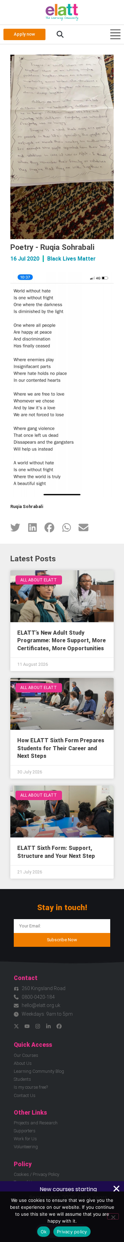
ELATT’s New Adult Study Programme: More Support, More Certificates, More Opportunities (61, 640)
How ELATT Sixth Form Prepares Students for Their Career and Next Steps (60, 748)
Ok (44, 1231)
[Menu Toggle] (115, 34)
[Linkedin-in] (48, 1026)
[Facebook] (59, 1026)
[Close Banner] (116, 1189)
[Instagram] (37, 1026)
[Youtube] (27, 1026)
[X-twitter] (16, 1026)
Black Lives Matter (71, 258)
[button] (60, 34)
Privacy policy (72, 1231)
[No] (113, 1216)
